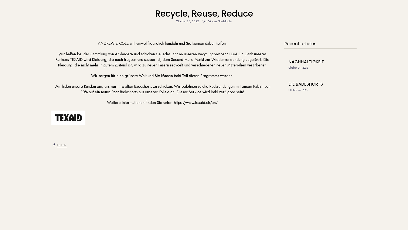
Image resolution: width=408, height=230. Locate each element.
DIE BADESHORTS (306, 84)
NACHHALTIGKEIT (306, 61)
